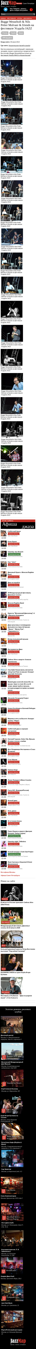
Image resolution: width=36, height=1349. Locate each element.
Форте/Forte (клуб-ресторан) (11, 1330)
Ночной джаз (12, 800)
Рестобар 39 (12, 774)
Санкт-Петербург (28, 3)
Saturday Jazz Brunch (15, 552)
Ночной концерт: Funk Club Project (20, 852)
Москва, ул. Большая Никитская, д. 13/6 (8, 1254)
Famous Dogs (13, 770)
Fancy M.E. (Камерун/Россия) (18, 790)
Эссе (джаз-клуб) (13, 579)
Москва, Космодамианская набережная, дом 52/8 (10, 1067)
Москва (19, 3)
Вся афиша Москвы (8, 872)
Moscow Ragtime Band (16, 603)
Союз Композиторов (14, 764)
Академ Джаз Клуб (14, 805)
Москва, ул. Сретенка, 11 (10, 1305)
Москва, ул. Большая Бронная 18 (11, 1333)
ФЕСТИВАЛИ (11, 18)
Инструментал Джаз (15, 649)
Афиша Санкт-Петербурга (10, 875)
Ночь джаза (12, 811)
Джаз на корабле (14, 582)
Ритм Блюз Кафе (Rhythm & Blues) (19, 784)
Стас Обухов (12, 759)
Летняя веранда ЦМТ (14, 725)
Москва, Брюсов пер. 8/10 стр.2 (12, 1198)
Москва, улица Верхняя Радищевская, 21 (9, 1120)
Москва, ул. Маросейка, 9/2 (10, 1091)
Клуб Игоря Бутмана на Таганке (18, 666)
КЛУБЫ (19, 18)
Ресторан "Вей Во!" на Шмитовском (19, 745)
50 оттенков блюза (15, 821)
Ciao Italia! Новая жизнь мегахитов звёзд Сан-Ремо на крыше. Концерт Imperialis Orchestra (21, 672)
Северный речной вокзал (16, 587)
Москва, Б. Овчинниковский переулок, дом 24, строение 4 (11, 1038)
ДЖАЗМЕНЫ (28, 18)
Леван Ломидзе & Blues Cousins (19, 780)
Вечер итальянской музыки (18, 639)
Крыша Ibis (11, 636)
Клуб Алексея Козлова (15, 556)
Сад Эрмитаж (6, 1169)
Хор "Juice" (12, 562)
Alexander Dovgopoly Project (18, 698)
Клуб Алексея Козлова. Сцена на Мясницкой (18, 620)
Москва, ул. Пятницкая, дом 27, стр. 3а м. (12, 1226)
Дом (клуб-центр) (7, 1035)
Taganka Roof (12, 678)
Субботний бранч (14, 531)
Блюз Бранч (12, 541)
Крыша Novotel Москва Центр (17, 695)
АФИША (3, 18)
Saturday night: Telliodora (17, 841)
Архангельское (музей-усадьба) (19, 45)
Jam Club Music (13, 536)
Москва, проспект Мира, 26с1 (11, 1278)
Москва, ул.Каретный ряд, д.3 (11, 1171)
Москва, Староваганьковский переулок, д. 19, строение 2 (11, 1147)
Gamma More (12, 735)
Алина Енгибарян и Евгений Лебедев (21, 708)
